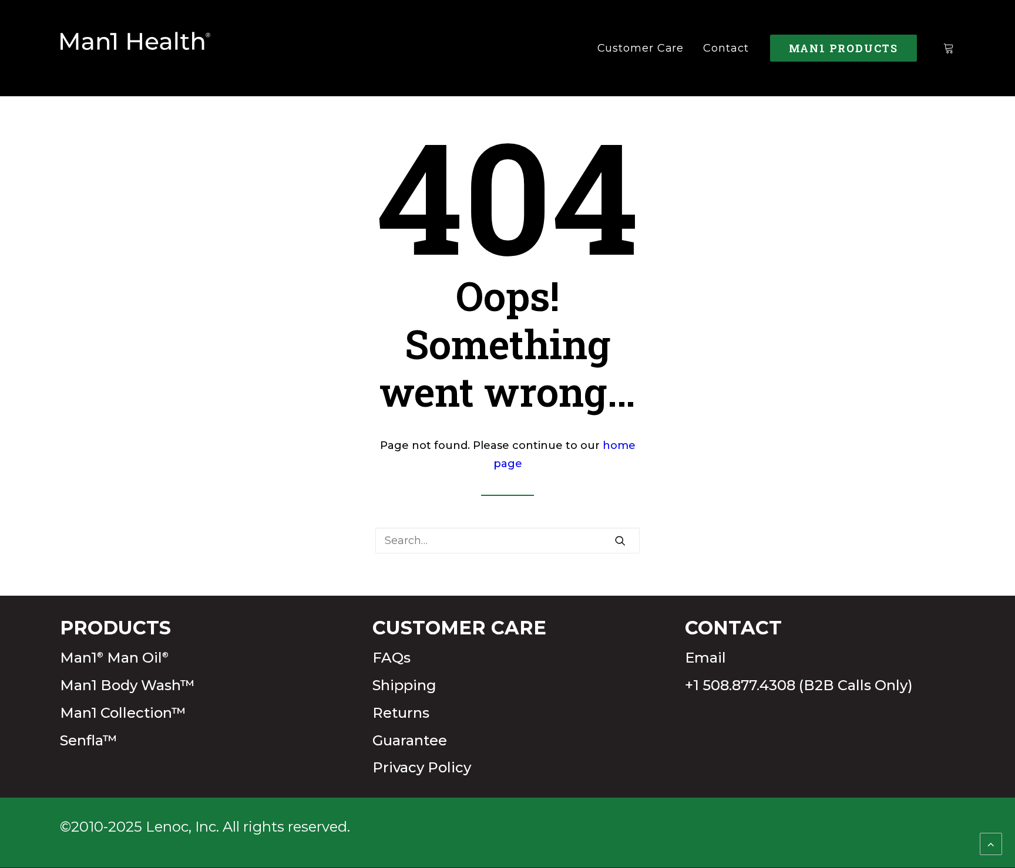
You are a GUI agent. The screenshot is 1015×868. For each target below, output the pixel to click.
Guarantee (409, 740)
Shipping (404, 685)
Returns (400, 712)
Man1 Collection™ (123, 712)
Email (705, 657)
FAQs (391, 657)
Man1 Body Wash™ (127, 685)
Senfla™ (88, 740)
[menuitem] (641, 48)
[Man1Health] (135, 48)
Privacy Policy (421, 767)
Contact (725, 48)
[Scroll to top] (991, 843)
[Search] (507, 540)
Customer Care (640, 48)
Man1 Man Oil (114, 657)
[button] (620, 540)
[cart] (949, 48)
